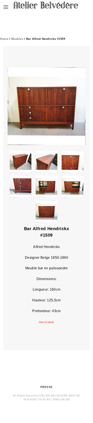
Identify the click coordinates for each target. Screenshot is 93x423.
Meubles (17, 38)
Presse (46, 387)
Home (4, 38)
